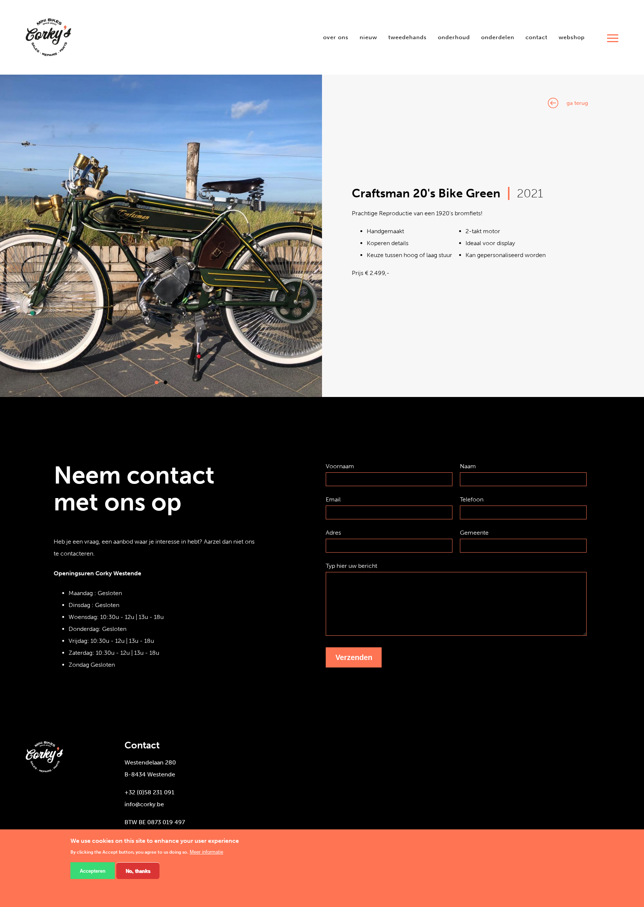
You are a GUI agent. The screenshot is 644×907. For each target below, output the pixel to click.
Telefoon (471, 499)
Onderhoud (454, 37)
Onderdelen (497, 37)
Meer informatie (206, 852)
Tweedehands (407, 37)
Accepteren (92, 871)
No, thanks (138, 871)
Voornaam (340, 466)
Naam (468, 466)
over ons (335, 37)
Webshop (572, 37)
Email (333, 499)
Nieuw (368, 37)
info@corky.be (144, 804)
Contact (536, 37)
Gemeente (474, 532)
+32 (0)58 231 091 (149, 792)
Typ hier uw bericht (351, 565)
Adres (333, 532)
